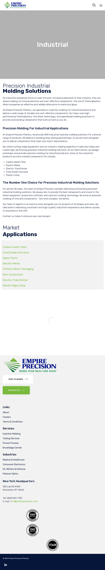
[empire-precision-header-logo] (30, 371)
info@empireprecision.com (24, 501)
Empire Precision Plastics (19, 558)
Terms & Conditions (13, 421)
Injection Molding (12, 433)
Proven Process (11, 443)
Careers (7, 417)
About (6, 412)
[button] (18, 379)
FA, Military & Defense (14, 469)
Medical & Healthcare (13, 459)
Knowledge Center (12, 447)
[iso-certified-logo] (33, 535)
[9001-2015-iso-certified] (33, 520)
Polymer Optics (10, 473)
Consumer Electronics (14, 464)
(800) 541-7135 (14, 498)
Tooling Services (11, 438)
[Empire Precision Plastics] (14, 5)
